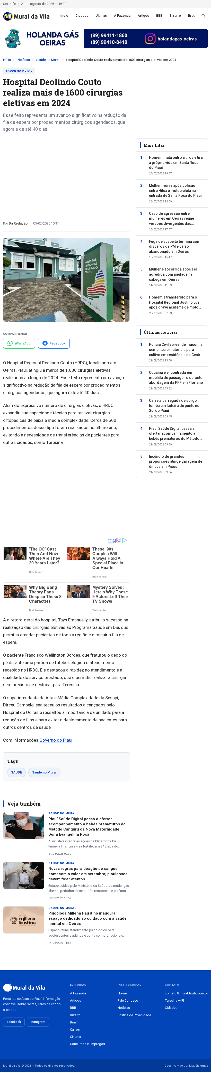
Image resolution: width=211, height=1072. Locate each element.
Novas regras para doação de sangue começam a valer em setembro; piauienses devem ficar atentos (87, 873)
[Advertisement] (66, 175)
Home (122, 993)
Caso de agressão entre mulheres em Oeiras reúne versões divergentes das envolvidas (171, 218)
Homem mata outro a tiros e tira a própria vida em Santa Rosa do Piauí (176, 162)
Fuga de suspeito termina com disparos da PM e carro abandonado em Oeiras (174, 246)
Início (64, 15)
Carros (75, 1029)
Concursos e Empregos (87, 1044)
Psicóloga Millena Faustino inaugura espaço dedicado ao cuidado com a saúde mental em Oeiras (87, 918)
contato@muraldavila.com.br (186, 993)
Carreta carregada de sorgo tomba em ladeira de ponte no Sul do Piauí (174, 405)
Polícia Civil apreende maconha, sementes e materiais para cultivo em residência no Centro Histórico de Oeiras (176, 349)
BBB (159, 15)
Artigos (143, 15)
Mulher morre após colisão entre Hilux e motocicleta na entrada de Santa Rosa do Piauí (175, 190)
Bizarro (175, 15)
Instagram (38, 1022)
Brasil (192, 15)
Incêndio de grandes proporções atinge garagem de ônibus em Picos (175, 461)
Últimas (101, 15)
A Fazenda (122, 15)
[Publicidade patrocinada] (105, 38)
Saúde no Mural (47, 60)
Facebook (14, 1022)
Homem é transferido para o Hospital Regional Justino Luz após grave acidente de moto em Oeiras (174, 302)
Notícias (23, 60)
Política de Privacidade (134, 1015)
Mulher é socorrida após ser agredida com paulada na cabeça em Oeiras (173, 274)
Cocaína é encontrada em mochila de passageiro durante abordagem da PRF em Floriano (176, 377)
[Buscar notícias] (203, 16)
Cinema (75, 1037)
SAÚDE (16, 772)
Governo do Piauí (55, 740)
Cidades (81, 15)
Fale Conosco (128, 1000)
